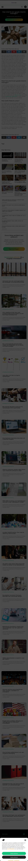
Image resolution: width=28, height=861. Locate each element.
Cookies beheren (14, 853)
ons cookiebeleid (10, 848)
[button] (25, 840)
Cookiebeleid (10, 860)
